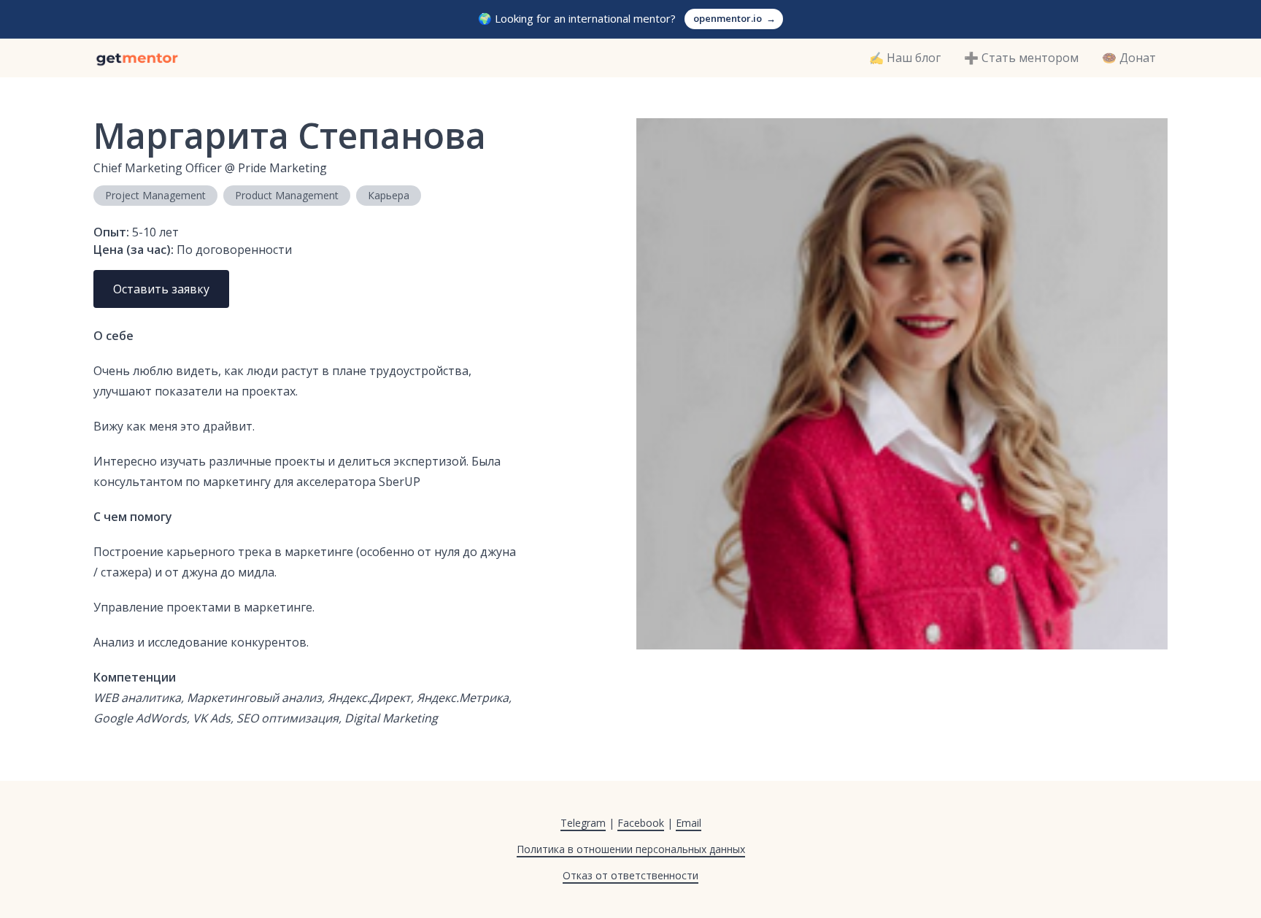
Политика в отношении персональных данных (631, 849)
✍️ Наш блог (905, 58)
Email (688, 823)
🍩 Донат (1129, 58)
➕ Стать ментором (1021, 58)
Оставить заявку (161, 289)
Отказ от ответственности (630, 875)
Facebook (640, 823)
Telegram (583, 823)
